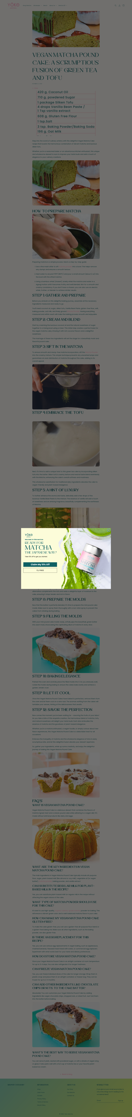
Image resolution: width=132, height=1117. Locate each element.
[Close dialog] (108, 530)
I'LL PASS (40, 570)
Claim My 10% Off (40, 564)
